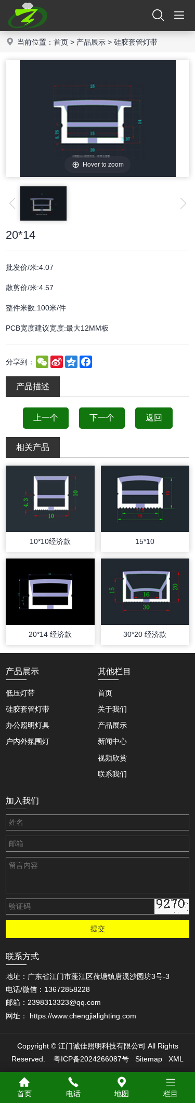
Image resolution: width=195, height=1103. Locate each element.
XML (176, 1059)
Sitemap (148, 1059)
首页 (61, 42)
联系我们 (112, 774)
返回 (154, 417)
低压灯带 (20, 693)
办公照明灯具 (27, 725)
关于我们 (112, 709)
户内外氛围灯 (27, 741)
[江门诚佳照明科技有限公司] (27, 28)
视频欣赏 (112, 758)
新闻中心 (112, 741)
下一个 (101, 417)
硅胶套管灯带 (136, 42)
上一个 (45, 417)
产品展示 (91, 42)
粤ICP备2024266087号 (91, 1059)
